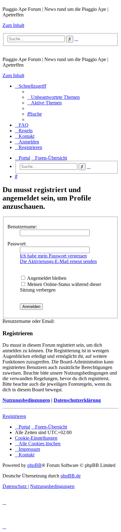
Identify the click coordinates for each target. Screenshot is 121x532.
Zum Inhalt (13, 25)
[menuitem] (53, 97)
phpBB (34, 465)
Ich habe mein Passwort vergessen (53, 255)
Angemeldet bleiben (46, 278)
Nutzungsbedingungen (26, 400)
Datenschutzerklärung (77, 400)
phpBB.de (70, 475)
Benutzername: (22, 226)
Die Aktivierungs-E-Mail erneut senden (58, 261)
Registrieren (14, 416)
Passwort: (16, 243)
